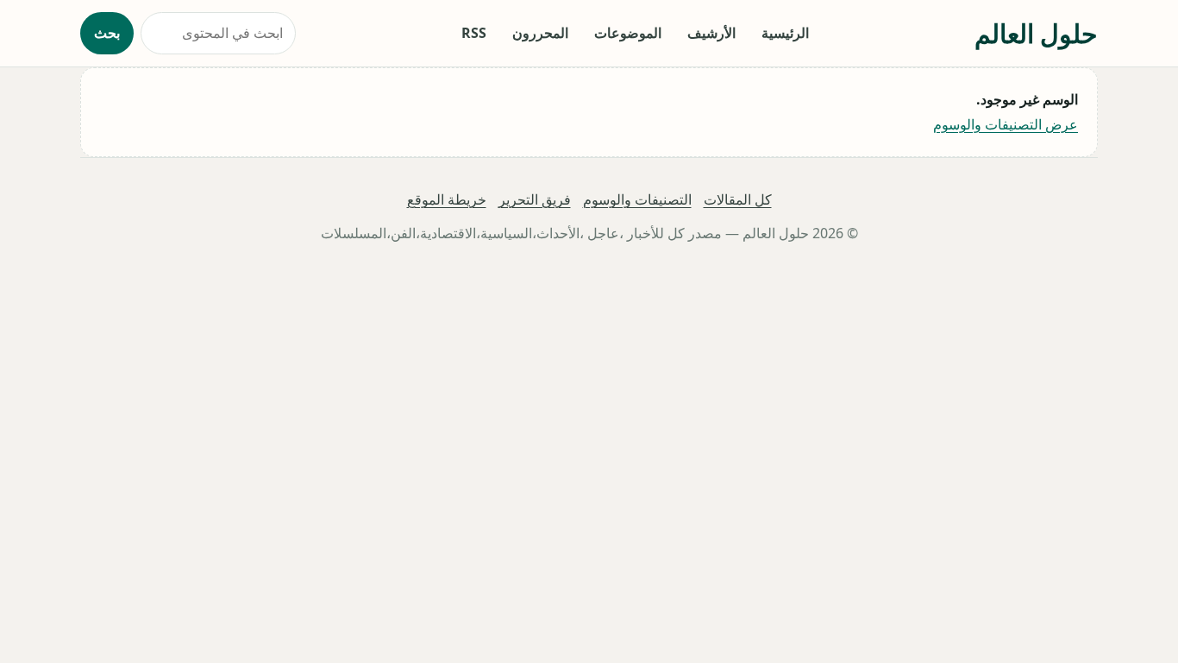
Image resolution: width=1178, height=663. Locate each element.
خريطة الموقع (446, 199)
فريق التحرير (534, 199)
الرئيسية (785, 32)
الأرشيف (711, 32)
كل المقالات (738, 199)
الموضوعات (627, 32)
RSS (473, 32)
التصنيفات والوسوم (637, 199)
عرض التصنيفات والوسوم (1005, 124)
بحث (107, 32)
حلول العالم (1036, 33)
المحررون (540, 32)
